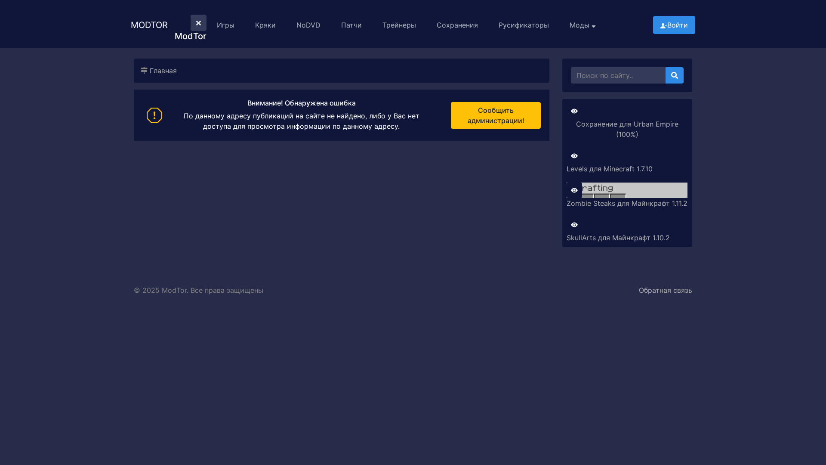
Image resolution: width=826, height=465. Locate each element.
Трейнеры (399, 25)
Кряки (265, 25)
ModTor (149, 25)
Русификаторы (524, 25)
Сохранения (457, 25)
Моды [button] (581, 25)
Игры (225, 25)
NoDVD (308, 25)
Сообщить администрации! (496, 115)
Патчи (351, 25)
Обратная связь (665, 290)
